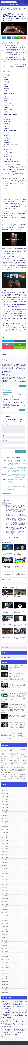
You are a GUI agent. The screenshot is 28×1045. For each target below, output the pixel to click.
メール (4, 440)
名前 (4, 435)
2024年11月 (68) (5, 818)
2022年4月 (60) (4, 904)
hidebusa (8, 390)
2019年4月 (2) (4, 989)
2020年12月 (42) (5, 948)
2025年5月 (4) (4, 801)
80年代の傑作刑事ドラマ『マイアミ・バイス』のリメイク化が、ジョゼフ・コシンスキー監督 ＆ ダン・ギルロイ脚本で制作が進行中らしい (13, 727)
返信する (22, 385)
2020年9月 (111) (5, 956)
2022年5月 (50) (4, 901)
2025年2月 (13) (4, 810)
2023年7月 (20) (4, 862)
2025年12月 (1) (4, 788)
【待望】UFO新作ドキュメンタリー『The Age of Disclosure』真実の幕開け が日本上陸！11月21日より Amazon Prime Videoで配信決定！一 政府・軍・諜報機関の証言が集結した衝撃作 (13, 708)
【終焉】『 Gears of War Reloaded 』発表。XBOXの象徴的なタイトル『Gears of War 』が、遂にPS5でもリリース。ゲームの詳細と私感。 (17, 487)
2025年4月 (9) (4, 804)
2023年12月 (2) (4, 848)
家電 (13, 457)
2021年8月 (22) (4, 926)
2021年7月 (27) (4, 929)
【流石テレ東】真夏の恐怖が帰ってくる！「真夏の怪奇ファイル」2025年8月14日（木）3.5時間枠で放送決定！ (13, 737)
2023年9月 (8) (4, 857)
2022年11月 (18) (5, 884)
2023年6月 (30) (4, 865)
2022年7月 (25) (4, 895)
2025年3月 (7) (4, 807)
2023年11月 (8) (4, 851)
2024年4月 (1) (4, 837)
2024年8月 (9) (4, 826)
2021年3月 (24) (4, 940)
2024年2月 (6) (4, 843)
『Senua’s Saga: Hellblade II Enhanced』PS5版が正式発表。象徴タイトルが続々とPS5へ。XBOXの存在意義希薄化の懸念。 (17, 476)
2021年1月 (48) (4, 945)
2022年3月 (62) (4, 907)
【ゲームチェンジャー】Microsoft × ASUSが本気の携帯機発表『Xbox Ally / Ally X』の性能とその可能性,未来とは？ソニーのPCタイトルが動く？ (17, 469)
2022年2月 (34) (4, 909)
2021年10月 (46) (5, 920)
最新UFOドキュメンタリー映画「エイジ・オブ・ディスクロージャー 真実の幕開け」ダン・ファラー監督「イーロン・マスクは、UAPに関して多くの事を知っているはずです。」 (13, 677)
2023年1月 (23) (4, 879)
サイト (4, 445)
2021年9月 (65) (4, 923)
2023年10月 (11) (5, 854)
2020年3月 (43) (4, 973)
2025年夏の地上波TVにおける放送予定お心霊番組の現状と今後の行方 (17, 717)
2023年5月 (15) (4, 868)
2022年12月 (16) (5, 882)
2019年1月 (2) (4, 992)
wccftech (5, 188)
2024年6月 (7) (4, 832)
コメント (5, 424)
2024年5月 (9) (4, 835)
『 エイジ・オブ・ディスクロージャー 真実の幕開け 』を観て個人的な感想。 (17, 668)
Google (8, 457)
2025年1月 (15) (4, 812)
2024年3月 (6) (4, 840)
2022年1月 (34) (4, 912)
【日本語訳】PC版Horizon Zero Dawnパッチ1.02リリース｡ (13, 580)
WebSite (11, 537)
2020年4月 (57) (4, 970)
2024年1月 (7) (4, 846)
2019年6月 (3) (4, 984)
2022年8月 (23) (4, 893)
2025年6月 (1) (4, 799)
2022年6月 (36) (4, 898)
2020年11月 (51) (5, 951)
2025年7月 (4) (4, 796)
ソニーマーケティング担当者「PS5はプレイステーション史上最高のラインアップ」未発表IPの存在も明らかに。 (14, 574)
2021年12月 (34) (5, 915)
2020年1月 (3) (4, 978)
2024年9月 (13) (4, 824)
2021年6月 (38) (4, 931)
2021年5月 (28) (4, 934)
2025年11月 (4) (4, 790)
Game (3, 457)
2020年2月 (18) (4, 976)
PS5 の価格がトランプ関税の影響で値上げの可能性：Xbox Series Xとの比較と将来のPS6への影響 (17, 481)
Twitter (16, 537)
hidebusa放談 (14, 4)
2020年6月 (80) (4, 965)
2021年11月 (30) (5, 918)
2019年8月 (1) (4, 981)
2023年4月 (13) (4, 871)
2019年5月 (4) (4, 987)
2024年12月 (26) (5, 815)
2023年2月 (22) (4, 876)
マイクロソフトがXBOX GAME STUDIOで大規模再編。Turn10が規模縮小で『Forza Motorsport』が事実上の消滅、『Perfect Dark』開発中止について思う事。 (17, 462)
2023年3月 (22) (4, 873)
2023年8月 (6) (4, 860)
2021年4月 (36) (4, 937)
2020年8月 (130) (5, 959)
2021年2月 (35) (4, 942)
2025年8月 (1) (4, 793)
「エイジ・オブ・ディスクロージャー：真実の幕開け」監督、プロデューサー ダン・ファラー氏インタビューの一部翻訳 (13, 687)
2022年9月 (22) (4, 890)
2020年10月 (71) (5, 954)
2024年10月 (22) (5, 821)
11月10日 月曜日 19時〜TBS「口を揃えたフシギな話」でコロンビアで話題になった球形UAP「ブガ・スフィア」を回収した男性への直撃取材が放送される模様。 (13, 697)
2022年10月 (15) (5, 887)
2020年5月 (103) (5, 967)
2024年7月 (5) (4, 829)
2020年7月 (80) (4, 962)
